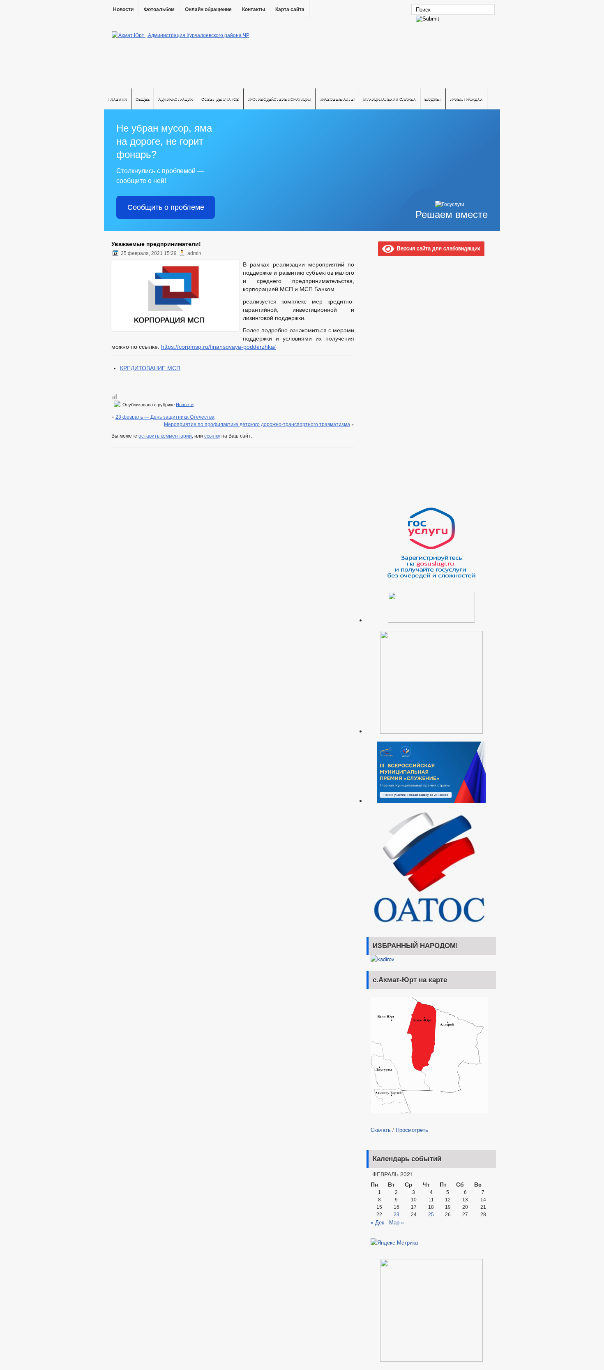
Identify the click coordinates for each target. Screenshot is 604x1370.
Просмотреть (412, 1130)
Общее (143, 99)
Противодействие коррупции (279, 99)
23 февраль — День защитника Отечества (164, 416)
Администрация (175, 99)
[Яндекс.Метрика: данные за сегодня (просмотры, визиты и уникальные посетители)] (394, 1242)
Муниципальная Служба (389, 99)
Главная (117, 99)
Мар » (396, 1222)
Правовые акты (337, 99)
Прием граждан (466, 99)
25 (431, 1214)
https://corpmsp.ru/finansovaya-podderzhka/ (218, 346)
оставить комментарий (165, 435)
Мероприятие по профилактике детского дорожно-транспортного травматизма (257, 423)
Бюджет (432, 99)
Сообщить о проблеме (165, 207)
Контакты (253, 9)
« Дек (377, 1222)
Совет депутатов (220, 99)
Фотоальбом (159, 9)
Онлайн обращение (208, 9)
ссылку (212, 435)
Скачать (381, 1130)
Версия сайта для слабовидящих (437, 248)
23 (396, 1214)
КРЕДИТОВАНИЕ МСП (150, 368)
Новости (123, 9)
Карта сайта (289, 9)
